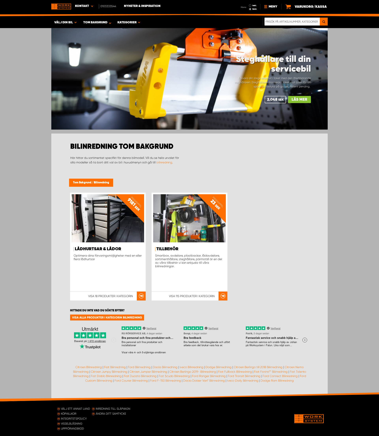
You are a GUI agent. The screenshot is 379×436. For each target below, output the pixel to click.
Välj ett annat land (75, 408)
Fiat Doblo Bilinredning (106, 376)
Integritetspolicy (74, 418)
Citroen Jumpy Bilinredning (109, 371)
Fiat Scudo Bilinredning (174, 376)
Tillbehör (167, 249)
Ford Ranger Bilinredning (209, 376)
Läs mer (299, 100)
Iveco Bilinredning (191, 367)
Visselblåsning (71, 423)
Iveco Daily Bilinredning (242, 380)
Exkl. (254, 9)
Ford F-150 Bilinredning (165, 380)
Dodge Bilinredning (218, 367)
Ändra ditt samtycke (111, 413)
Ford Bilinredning (139, 367)
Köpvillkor (68, 413)
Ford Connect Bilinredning (280, 376)
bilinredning (164, 162)
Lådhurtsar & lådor (98, 249)
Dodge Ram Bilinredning (277, 380)
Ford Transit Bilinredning (244, 376)
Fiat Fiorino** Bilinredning (271, 371)
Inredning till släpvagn (113, 408)
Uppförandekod (72, 428)
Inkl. (254, 6)
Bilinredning (101, 182)
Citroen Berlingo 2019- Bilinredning (192, 371)
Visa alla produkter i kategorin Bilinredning (107, 317)
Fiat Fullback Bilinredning (235, 371)
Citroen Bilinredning (88, 367)
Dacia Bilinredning (165, 367)
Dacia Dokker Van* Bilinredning (204, 380)
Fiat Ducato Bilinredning (140, 376)
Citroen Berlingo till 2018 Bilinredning (258, 367)
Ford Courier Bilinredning (131, 380)
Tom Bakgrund (82, 182)
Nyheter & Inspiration (142, 6)
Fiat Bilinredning (115, 367)
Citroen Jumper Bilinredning (148, 371)
